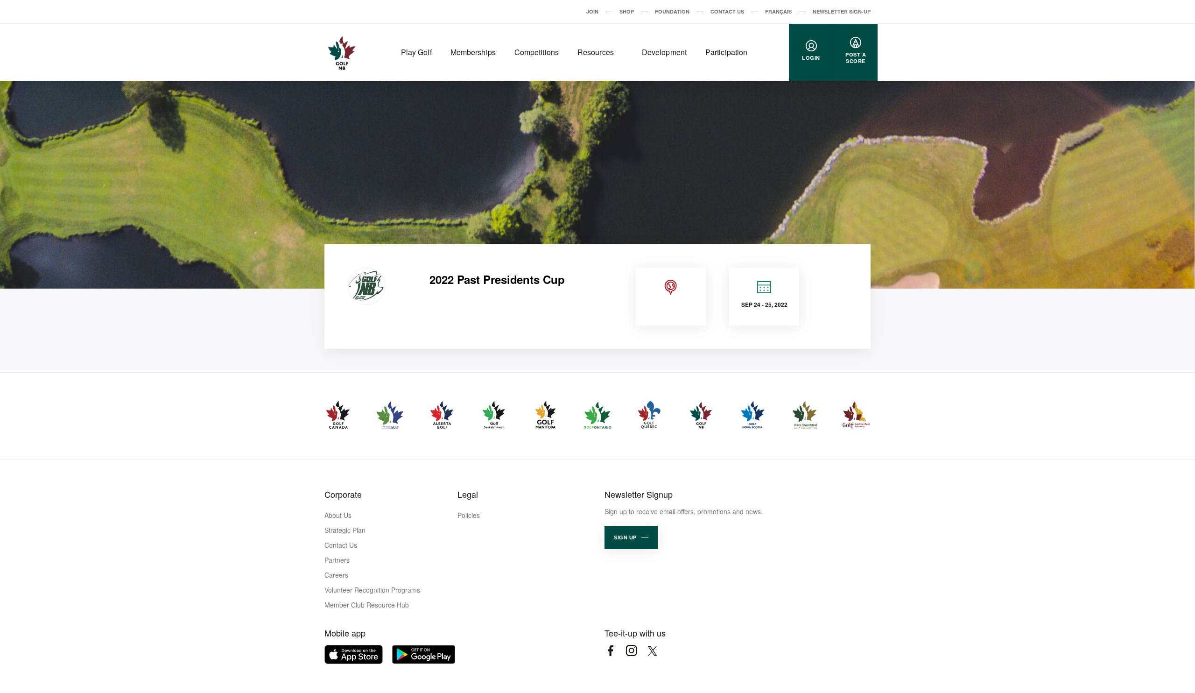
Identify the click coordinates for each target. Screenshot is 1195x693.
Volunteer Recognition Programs (372, 589)
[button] (631, 537)
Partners (337, 560)
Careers (336, 575)
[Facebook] (610, 651)
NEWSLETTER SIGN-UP (842, 11)
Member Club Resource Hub (366, 604)
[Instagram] (631, 651)
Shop (626, 11)
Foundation (672, 11)
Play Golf (416, 52)
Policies (468, 515)
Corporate (343, 494)
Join (592, 11)
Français (778, 11)
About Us (337, 515)
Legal (467, 494)
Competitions (536, 52)
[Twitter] (652, 651)
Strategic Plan (345, 530)
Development (664, 52)
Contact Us (727, 11)
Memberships (473, 52)
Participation (726, 52)
